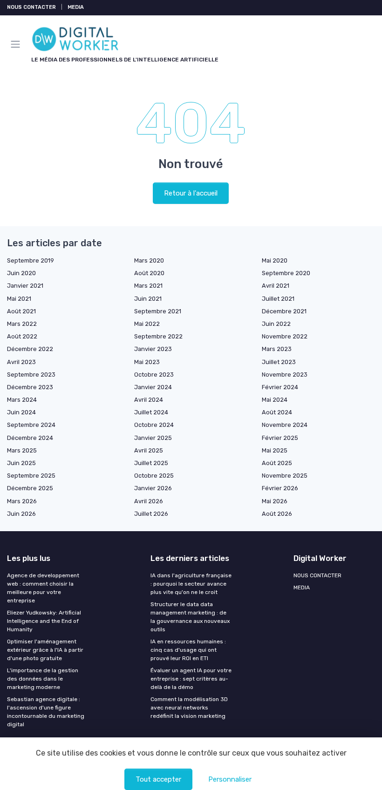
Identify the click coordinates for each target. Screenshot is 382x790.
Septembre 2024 (31, 424)
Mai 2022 (147, 323)
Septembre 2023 (31, 374)
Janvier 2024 (153, 387)
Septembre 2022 (158, 336)
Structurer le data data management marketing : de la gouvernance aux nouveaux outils (190, 617)
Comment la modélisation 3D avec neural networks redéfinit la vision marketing (189, 707)
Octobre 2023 (154, 374)
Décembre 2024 (30, 437)
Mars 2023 (277, 348)
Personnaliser (230, 779)
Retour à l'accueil (191, 193)
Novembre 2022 (284, 336)
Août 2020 (149, 273)
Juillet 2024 (151, 412)
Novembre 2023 (284, 374)
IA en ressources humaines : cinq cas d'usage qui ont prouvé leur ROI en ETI (188, 650)
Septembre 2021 (157, 311)
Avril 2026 (148, 501)
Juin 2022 (276, 323)
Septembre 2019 (30, 260)
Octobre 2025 (154, 475)
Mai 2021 (19, 298)
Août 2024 (277, 412)
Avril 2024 (148, 399)
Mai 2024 (274, 399)
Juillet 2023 (279, 361)
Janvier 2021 (25, 285)
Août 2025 (277, 462)
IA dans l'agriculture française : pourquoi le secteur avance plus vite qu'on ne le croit (191, 583)
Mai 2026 (274, 501)
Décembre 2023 (30, 387)
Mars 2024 (22, 399)
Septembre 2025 (31, 475)
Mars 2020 (149, 260)
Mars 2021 (148, 285)
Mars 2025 (22, 450)
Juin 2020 (21, 273)
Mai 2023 (147, 361)
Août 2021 (21, 311)
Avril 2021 (275, 285)
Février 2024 (280, 387)
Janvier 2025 (153, 437)
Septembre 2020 (286, 273)
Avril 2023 (21, 361)
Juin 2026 (21, 513)
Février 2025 (280, 437)
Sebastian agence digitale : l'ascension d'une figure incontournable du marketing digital (45, 712)
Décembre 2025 (30, 488)
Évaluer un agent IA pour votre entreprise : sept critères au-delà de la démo (191, 678)
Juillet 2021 (278, 298)
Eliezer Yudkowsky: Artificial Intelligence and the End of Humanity (44, 621)
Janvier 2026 (153, 488)
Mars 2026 (22, 501)
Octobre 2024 (154, 424)
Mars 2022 (22, 323)
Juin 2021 (148, 298)
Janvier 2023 (153, 348)
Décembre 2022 (30, 348)
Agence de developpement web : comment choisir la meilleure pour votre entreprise (43, 588)
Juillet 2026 (151, 513)
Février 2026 (280, 488)
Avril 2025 (148, 450)
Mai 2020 (274, 260)
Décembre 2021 (284, 311)
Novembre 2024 (284, 424)
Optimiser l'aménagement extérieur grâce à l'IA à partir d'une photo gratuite (45, 650)
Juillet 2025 (151, 462)
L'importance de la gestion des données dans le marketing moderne (42, 678)
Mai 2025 (274, 450)
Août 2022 (22, 336)
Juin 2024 (21, 412)
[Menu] (17, 44)
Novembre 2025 (284, 475)
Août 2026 (277, 513)
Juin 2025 (21, 462)
